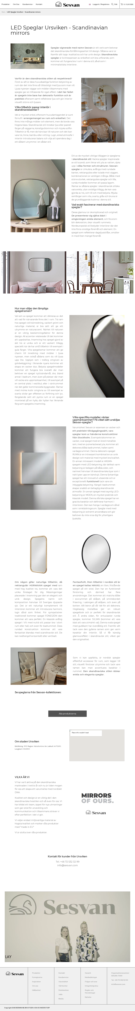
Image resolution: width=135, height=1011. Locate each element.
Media (61, 999)
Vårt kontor (63, 986)
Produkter (36, 973)
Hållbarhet (36, 990)
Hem (3, 12)
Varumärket (63, 982)
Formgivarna (37, 977)
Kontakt (62, 973)
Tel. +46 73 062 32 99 (119, 980)
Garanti (88, 973)
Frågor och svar (91, 982)
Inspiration (36, 982)
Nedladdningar (91, 977)
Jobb (60, 994)
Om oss (35, 986)
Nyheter (88, 997)
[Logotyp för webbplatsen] (67, 4)
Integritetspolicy (91, 986)
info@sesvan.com (118, 984)
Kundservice (63, 977)
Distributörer (64, 990)
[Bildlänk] (15, 973)
